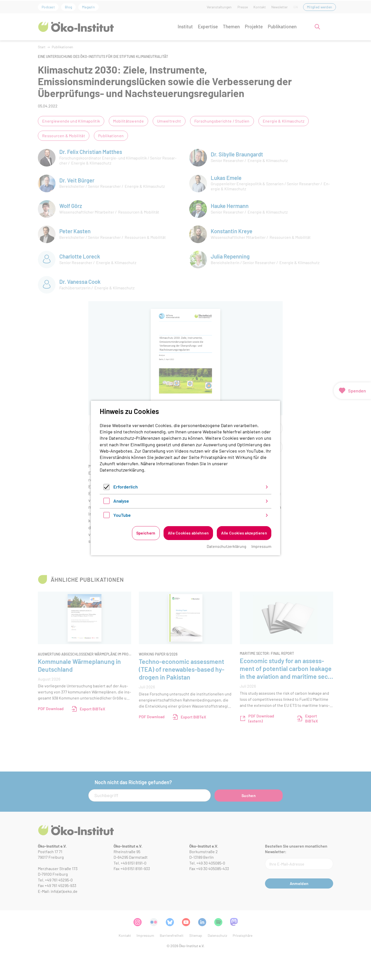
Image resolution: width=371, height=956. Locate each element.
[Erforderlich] (106, 488)
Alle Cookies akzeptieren (244, 532)
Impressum (261, 546)
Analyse (121, 501)
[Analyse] (106, 502)
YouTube (122, 515)
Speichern (145, 532)
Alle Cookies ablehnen (188, 532)
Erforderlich (125, 486)
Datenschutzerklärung (122, 470)
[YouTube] (106, 516)
